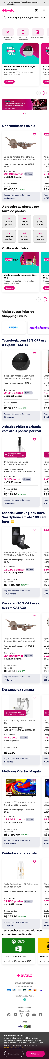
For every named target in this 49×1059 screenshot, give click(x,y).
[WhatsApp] (21, 1015)
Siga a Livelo (24, 1011)
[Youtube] (34, 1015)
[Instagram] (9, 1015)
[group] (24, 3)
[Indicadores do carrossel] (24, 113)
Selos (24, 1021)
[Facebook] (40, 1015)
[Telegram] (28, 1015)
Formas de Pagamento (24, 983)
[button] (4, 3)
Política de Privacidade (13, 1047)
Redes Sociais (24, 1007)
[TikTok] (15, 1015)
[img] (27, 1026)
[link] (8, 10)
